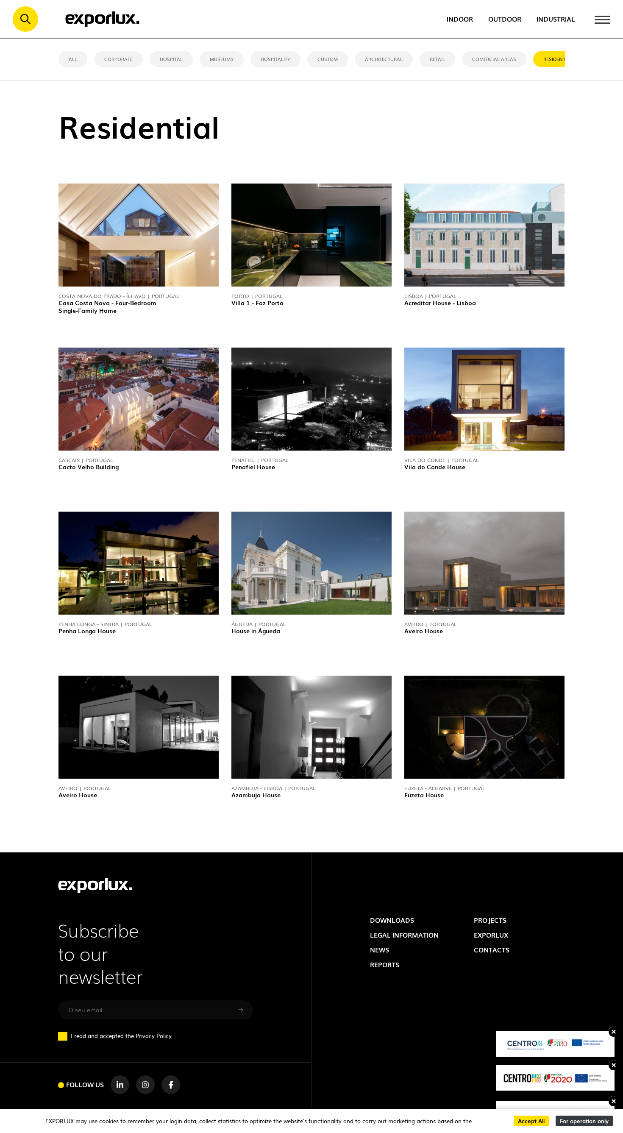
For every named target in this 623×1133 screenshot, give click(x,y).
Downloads (392, 920)
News (379, 950)
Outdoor (504, 19)
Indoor (460, 19)
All (73, 59)
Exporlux (491, 935)
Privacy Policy (154, 1036)
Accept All (531, 1121)
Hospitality (275, 59)
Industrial (556, 19)
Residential (558, 59)
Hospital (171, 59)
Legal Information (404, 935)
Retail (437, 59)
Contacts (491, 950)
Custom (327, 59)
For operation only (584, 1121)
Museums (222, 59)
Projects (490, 920)
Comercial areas (494, 59)
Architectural (384, 59)
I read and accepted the (121, 1036)
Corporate (118, 59)
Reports (384, 964)
